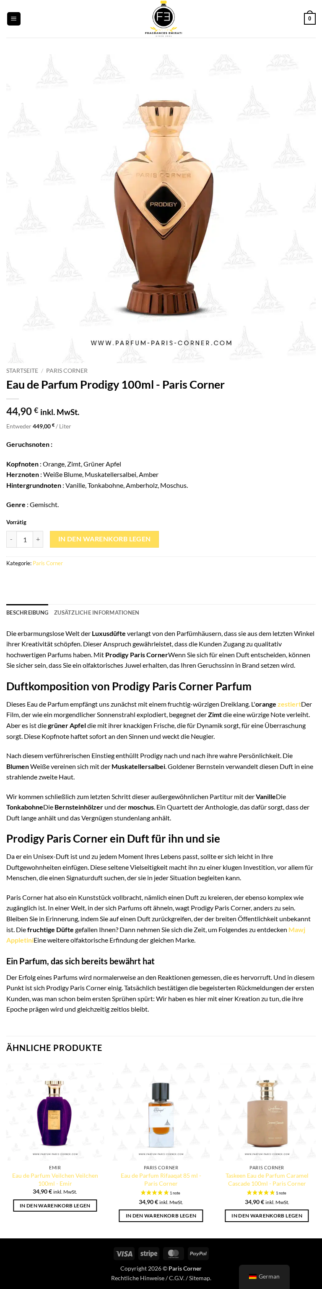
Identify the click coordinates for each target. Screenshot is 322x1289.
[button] (14, 19)
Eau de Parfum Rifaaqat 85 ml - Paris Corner (161, 1179)
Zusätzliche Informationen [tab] (96, 612)
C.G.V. (176, 1277)
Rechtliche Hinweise (137, 1277)
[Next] (315, 1150)
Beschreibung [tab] (27, 612)
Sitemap (199, 1277)
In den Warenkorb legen (104, 539)
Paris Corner (67, 370)
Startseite (22, 370)
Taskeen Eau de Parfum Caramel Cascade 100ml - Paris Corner (267, 1179)
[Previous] (6, 1150)
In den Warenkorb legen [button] (55, 1205)
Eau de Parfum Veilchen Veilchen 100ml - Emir (55, 1179)
